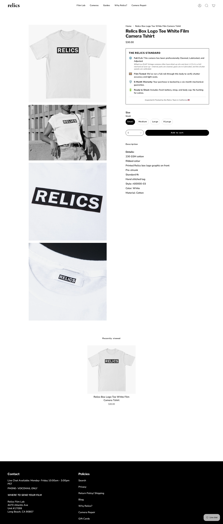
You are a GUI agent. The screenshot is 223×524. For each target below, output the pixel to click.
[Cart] (213, 5)
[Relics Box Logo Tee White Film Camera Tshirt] (111, 369)
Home (129, 26)
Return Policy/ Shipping (91, 493)
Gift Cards (84, 518)
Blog (81, 499)
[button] (139, 5)
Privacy (82, 487)
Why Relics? (85, 506)
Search (82, 480)
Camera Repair (86, 512)
